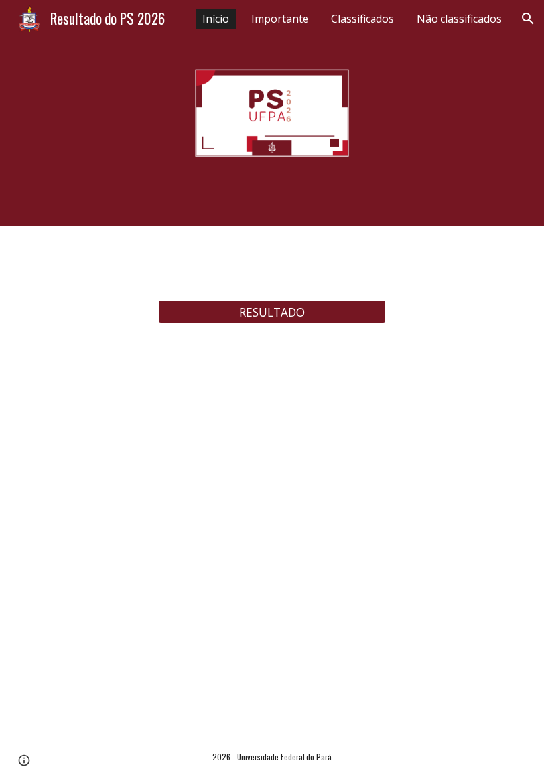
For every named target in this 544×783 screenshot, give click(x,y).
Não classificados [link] (459, 18)
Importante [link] (279, 18)
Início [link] (215, 18)
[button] (528, 19)
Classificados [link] (362, 18)
